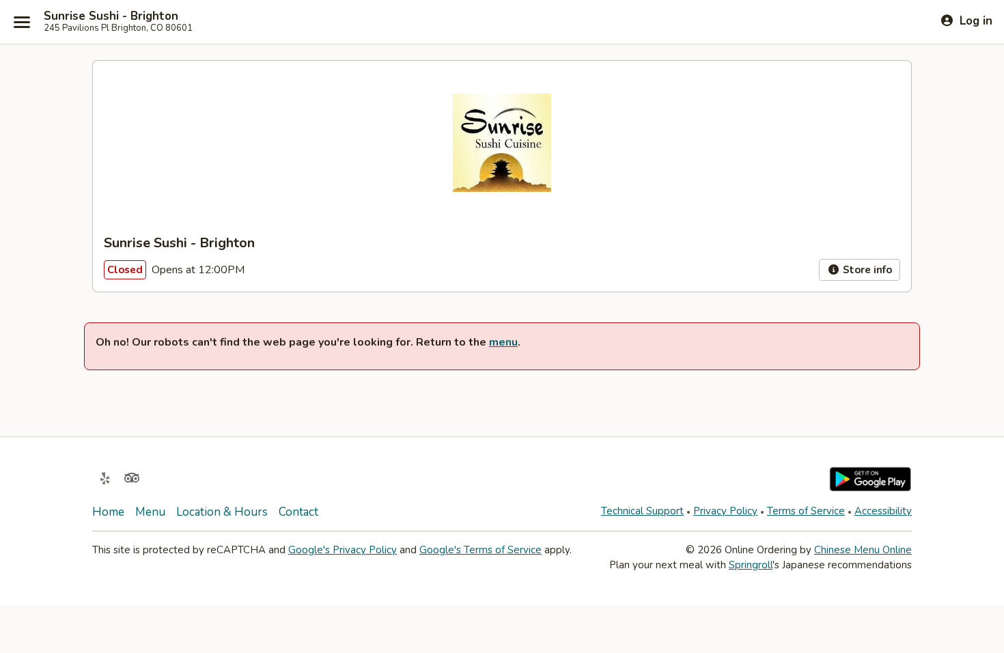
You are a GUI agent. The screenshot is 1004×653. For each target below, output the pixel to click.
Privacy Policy (725, 511)
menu (503, 342)
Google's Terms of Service (480, 550)
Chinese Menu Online (863, 550)
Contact (298, 512)
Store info (866, 270)
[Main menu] (22, 22)
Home (108, 512)
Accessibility (883, 511)
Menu (150, 512)
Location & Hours (222, 512)
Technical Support (642, 511)
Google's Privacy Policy (342, 550)
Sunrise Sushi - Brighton (111, 16)
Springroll (750, 565)
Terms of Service (806, 511)
